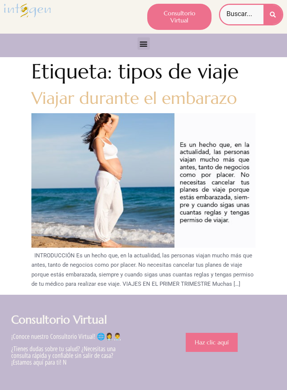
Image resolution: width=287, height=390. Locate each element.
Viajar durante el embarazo (134, 98)
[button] (144, 43)
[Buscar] (272, 14)
